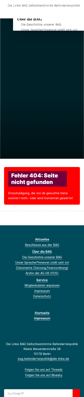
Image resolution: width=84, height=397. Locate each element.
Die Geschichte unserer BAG (41, 24)
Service (42, 280)
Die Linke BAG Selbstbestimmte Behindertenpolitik (44, 5)
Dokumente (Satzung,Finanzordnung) (42, 268)
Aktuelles (42, 239)
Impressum (42, 291)
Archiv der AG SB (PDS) (42, 273)
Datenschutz (42, 296)
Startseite (42, 313)
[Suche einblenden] (66, 12)
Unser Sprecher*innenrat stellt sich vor (49, 30)
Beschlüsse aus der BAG (42, 245)
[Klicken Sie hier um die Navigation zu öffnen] (77, 12)
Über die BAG (29, 19)
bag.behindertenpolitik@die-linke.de (43, 359)
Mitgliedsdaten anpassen (42, 285)
